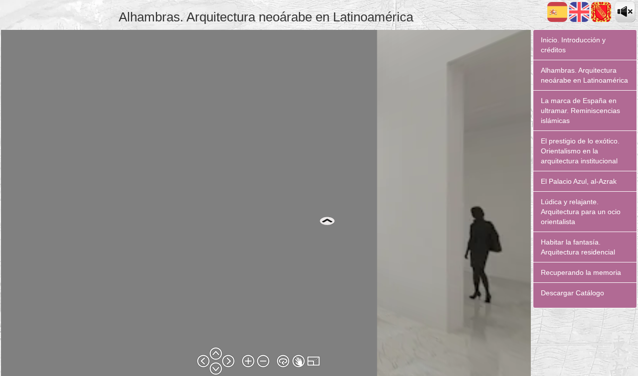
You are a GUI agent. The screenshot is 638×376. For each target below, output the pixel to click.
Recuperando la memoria (581, 272)
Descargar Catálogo (572, 293)
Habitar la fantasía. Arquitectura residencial (578, 247)
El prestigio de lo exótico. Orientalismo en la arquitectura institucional (580, 151)
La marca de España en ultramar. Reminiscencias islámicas (580, 111)
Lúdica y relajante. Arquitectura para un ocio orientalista (581, 212)
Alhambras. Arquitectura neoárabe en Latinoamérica (584, 75)
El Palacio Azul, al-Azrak (579, 181)
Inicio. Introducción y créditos (573, 45)
